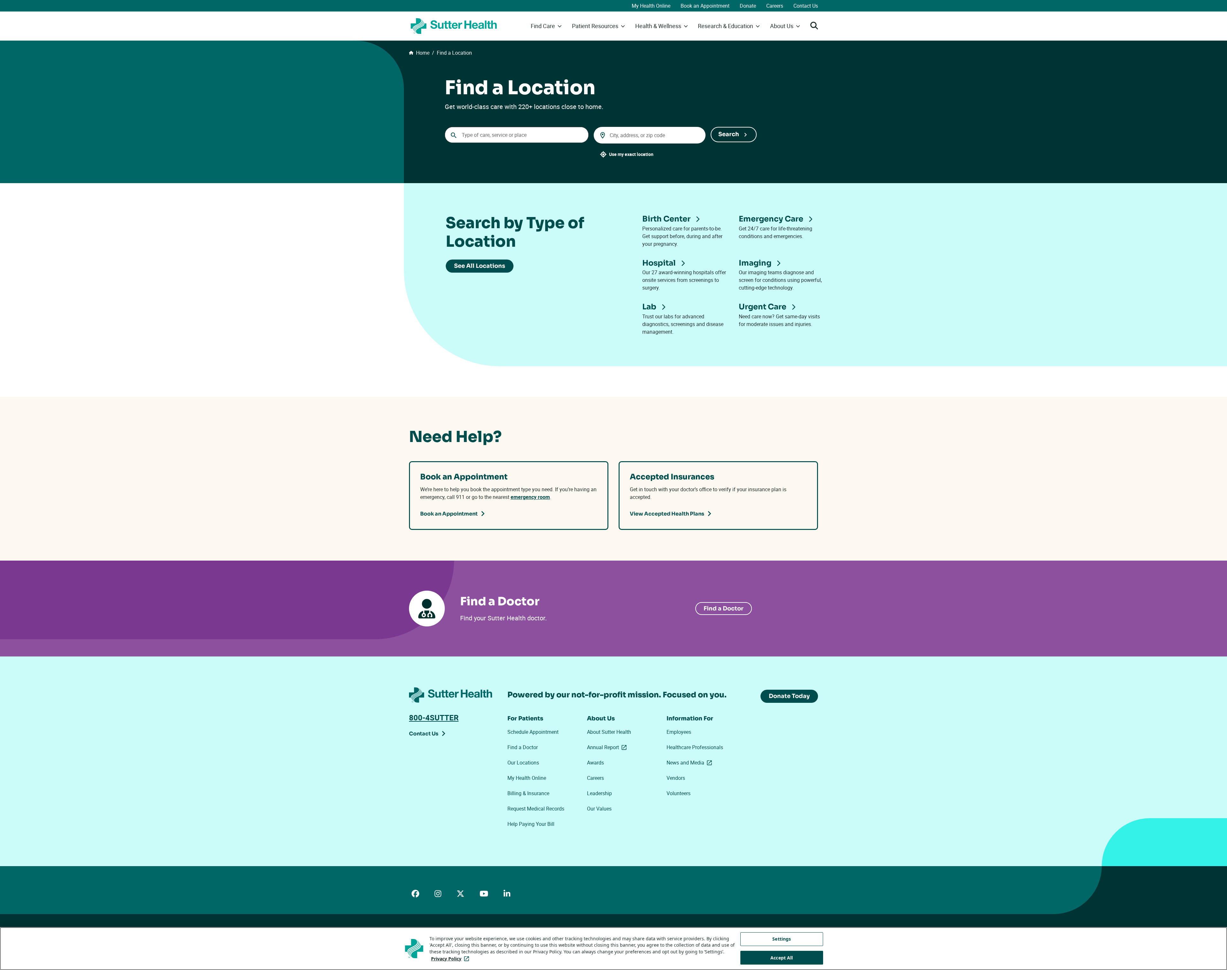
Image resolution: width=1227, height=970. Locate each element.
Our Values (599, 808)
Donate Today (789, 696)
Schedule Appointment (533, 731)
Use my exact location (631, 154)
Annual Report (608, 747)
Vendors (676, 777)
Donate (748, 5)
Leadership (599, 793)
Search (728, 134)
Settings (781, 939)
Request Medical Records (535, 808)
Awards (595, 762)
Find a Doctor (724, 608)
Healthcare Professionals (695, 747)
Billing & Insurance (528, 793)
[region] (613, 948)
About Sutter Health (609, 731)
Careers (774, 5)
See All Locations (479, 265)
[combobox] (516, 135)
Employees (679, 731)
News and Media (690, 762)
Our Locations (523, 762)
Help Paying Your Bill (530, 823)
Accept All (781, 958)
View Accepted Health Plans (667, 513)
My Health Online (651, 5)
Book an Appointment (705, 5)
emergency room (530, 497)
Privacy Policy (451, 959)
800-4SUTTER (434, 717)
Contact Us (805, 5)
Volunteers (679, 793)
